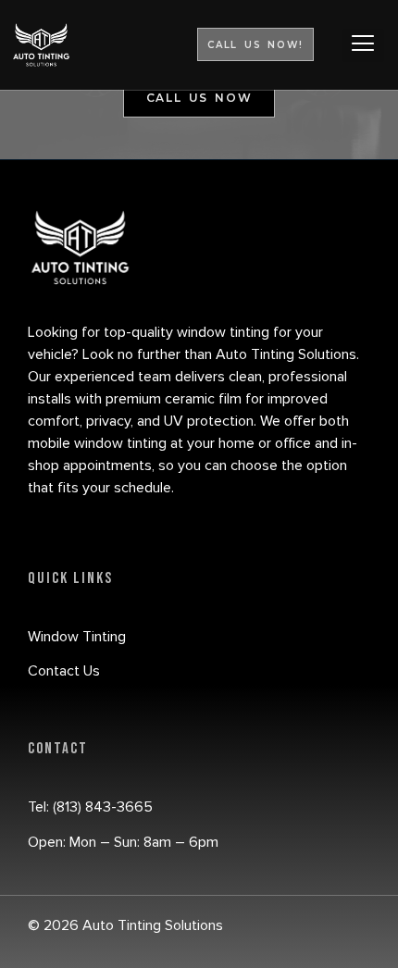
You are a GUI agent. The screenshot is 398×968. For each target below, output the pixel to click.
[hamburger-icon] (363, 45)
